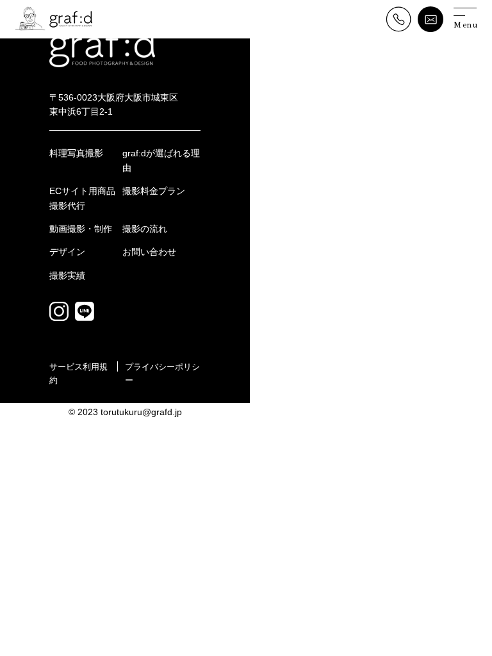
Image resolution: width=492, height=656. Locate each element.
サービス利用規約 (78, 373)
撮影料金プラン (153, 191)
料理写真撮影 (76, 153)
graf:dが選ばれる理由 (161, 160)
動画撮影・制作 (80, 229)
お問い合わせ (149, 252)
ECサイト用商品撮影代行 (82, 198)
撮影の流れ (144, 229)
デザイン (67, 252)
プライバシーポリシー (162, 373)
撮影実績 (67, 275)
